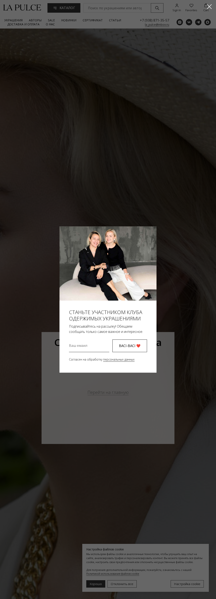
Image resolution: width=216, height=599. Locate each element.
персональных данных (119, 359)
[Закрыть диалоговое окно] (209, 6)
